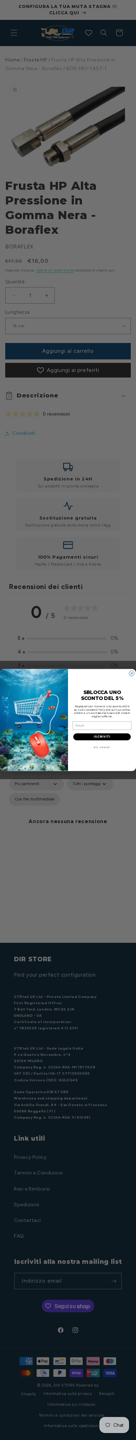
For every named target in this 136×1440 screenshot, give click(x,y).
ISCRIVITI (102, 737)
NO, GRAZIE (102, 747)
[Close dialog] (131, 673)
